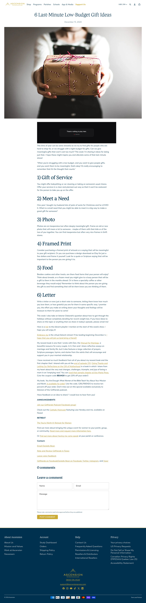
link (46, 327)
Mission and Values (13, 546)
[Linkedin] (82, 588)
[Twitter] (78, 588)
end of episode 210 (82, 363)
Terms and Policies (136, 597)
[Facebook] (63, 588)
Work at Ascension (13, 550)
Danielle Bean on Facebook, (70, 461)
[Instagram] (67, 588)
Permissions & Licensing (87, 550)
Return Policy (46, 554)
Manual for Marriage (90, 343)
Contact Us (80, 542)
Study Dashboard (48, 542)
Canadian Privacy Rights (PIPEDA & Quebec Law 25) (124, 557)
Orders (43, 546)
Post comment (47, 517)
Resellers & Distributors (86, 554)
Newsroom (9, 554)
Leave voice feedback (46, 456)
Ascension (12, 597)
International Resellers (86, 558)
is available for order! (56, 384)
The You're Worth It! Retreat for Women (54, 423)
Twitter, (86, 461)
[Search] (130, 4)
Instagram (94, 461)
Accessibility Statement (122, 563)
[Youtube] (71, 588)
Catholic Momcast (58, 410)
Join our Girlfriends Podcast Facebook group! (56, 405)
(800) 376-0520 (73, 580)
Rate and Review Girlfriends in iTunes (53, 451)
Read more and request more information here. (70, 431)
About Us (8, 542)
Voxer (105, 461)
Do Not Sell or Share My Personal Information (122, 551)
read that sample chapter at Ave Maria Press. (89, 372)
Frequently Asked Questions (88, 546)
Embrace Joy (42, 335)
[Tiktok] (75, 588)
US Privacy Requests (121, 546)
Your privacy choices (120, 542)
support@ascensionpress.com (73, 584)
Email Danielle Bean (46, 446)
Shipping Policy (47, 550)
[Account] (134, 4)
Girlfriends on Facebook (47, 461)
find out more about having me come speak (59, 436)
